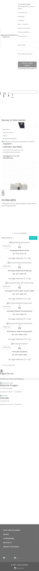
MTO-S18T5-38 (21, 274)
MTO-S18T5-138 (21, 294)
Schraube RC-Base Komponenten (19, 331)
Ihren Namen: (23, 36)
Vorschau (6, 246)
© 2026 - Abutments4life (19, 565)
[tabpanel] (19, 137)
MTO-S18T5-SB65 (21, 355)
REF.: (14, 254)
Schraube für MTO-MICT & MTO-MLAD (19, 291)
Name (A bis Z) (7, 238)
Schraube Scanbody (19, 352)
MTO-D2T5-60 (21, 254)
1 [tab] (2, 191)
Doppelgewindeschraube (19, 250)
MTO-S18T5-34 (21, 314)
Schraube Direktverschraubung (19, 271)
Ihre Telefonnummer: (25, 54)
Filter (33, 238)
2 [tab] (2, 194)
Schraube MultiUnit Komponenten (19, 311)
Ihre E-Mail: (22, 45)
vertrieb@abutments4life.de (28, 68)
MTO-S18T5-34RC (21, 335)
